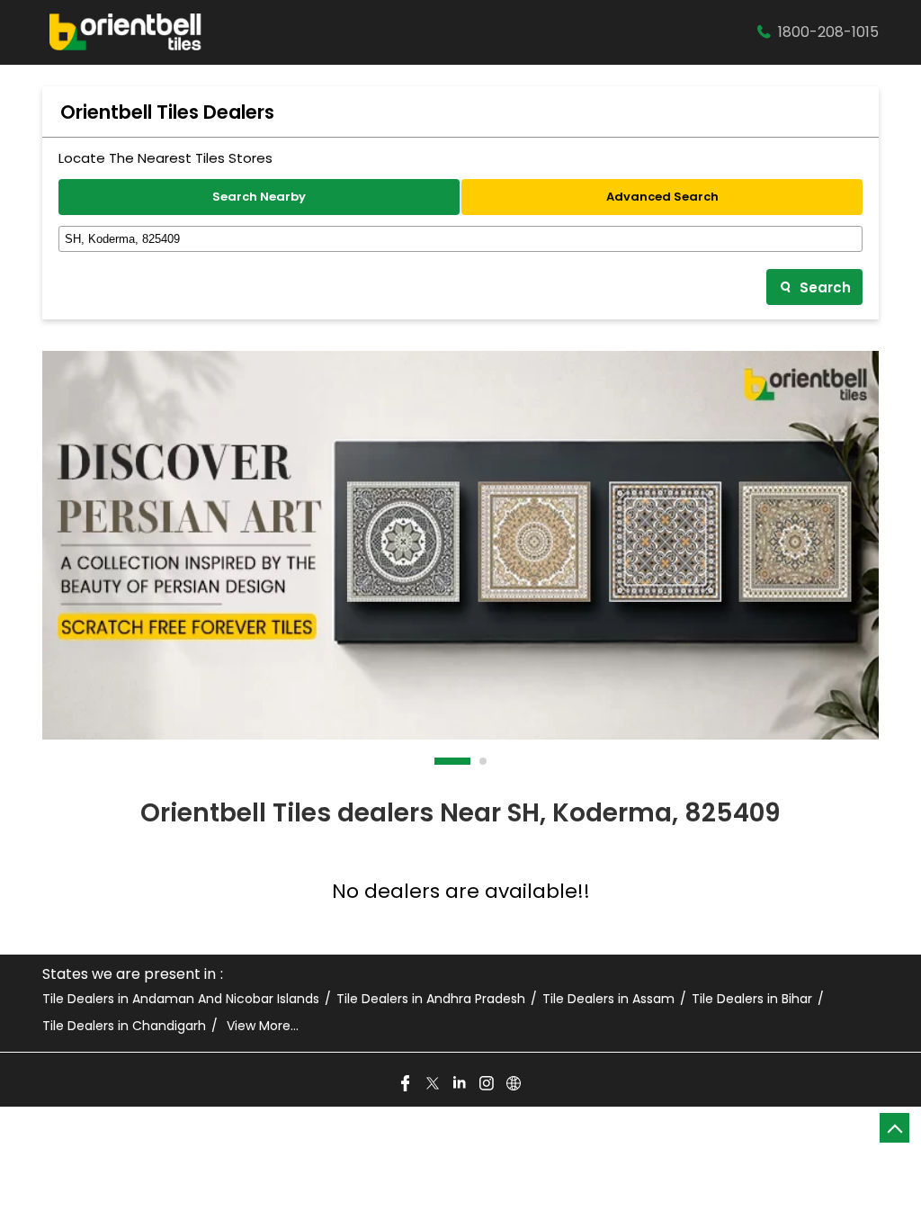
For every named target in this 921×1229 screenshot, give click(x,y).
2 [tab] (483, 761)
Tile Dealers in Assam (608, 999)
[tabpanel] (460, 545)
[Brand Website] (514, 1084)
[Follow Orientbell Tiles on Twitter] (433, 1084)
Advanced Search (662, 196)
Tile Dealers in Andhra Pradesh (430, 999)
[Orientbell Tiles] (126, 32)
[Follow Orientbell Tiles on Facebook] (406, 1084)
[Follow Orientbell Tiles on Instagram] (487, 1084)
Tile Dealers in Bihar (752, 999)
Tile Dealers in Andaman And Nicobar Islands (180, 999)
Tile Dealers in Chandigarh (124, 1026)
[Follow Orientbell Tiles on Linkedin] (460, 1084)
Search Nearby (259, 196)
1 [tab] (438, 761)
